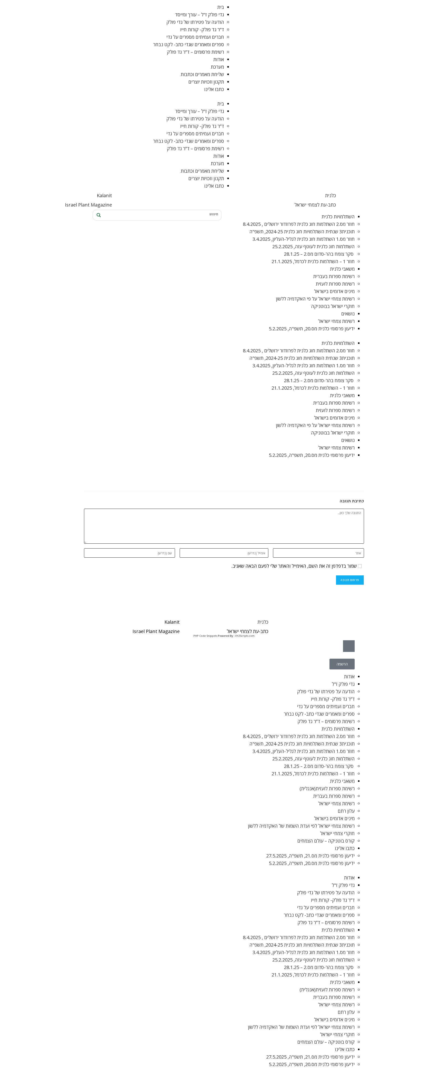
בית (220, 7)
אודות (218, 59)
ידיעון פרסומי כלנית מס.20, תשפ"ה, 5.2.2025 (312, 328)
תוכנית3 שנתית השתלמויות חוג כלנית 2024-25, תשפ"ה (302, 231)
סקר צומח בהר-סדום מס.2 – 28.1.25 (319, 254)
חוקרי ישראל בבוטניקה (333, 306)
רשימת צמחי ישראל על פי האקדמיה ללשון (315, 299)
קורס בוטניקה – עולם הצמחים (326, 841)
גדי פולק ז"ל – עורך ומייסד (199, 14)
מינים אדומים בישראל (334, 291)
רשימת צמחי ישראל (336, 321)
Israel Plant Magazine (88, 205)
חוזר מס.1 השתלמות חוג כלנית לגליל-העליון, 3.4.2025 (303, 239)
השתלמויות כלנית (338, 216)
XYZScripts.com (245, 635)
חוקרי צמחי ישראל (337, 833)
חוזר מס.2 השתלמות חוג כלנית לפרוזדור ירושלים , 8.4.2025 (299, 224)
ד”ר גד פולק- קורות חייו (202, 29)
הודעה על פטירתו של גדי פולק (195, 22)
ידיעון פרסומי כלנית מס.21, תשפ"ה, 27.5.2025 (310, 856)
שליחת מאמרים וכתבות (202, 74)
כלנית (330, 195)
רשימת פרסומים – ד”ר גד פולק (195, 52)
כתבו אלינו (214, 89)
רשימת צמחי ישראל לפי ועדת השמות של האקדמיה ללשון (301, 826)
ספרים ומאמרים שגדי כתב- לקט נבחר (188, 44)
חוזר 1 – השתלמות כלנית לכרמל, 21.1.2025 (313, 261)
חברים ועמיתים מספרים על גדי (195, 37)
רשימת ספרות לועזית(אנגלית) (327, 788)
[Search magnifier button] (98, 215)
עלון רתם (346, 811)
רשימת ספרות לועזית (335, 284)
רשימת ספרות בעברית (334, 276)
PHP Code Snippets (205, 635)
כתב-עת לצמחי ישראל (315, 205)
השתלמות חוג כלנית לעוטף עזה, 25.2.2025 (313, 246)
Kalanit (104, 195)
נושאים (348, 314)
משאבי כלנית (342, 269)
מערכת (217, 67)
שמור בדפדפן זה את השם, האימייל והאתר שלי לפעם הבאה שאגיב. (294, 566)
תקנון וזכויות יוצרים (206, 82)
